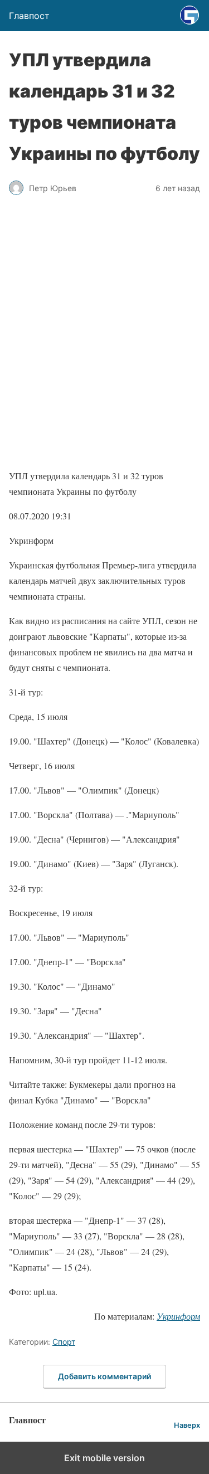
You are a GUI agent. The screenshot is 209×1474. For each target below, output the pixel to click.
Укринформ (178, 1316)
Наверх (187, 1425)
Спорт (63, 1341)
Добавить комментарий (104, 1376)
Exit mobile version (104, 1457)
